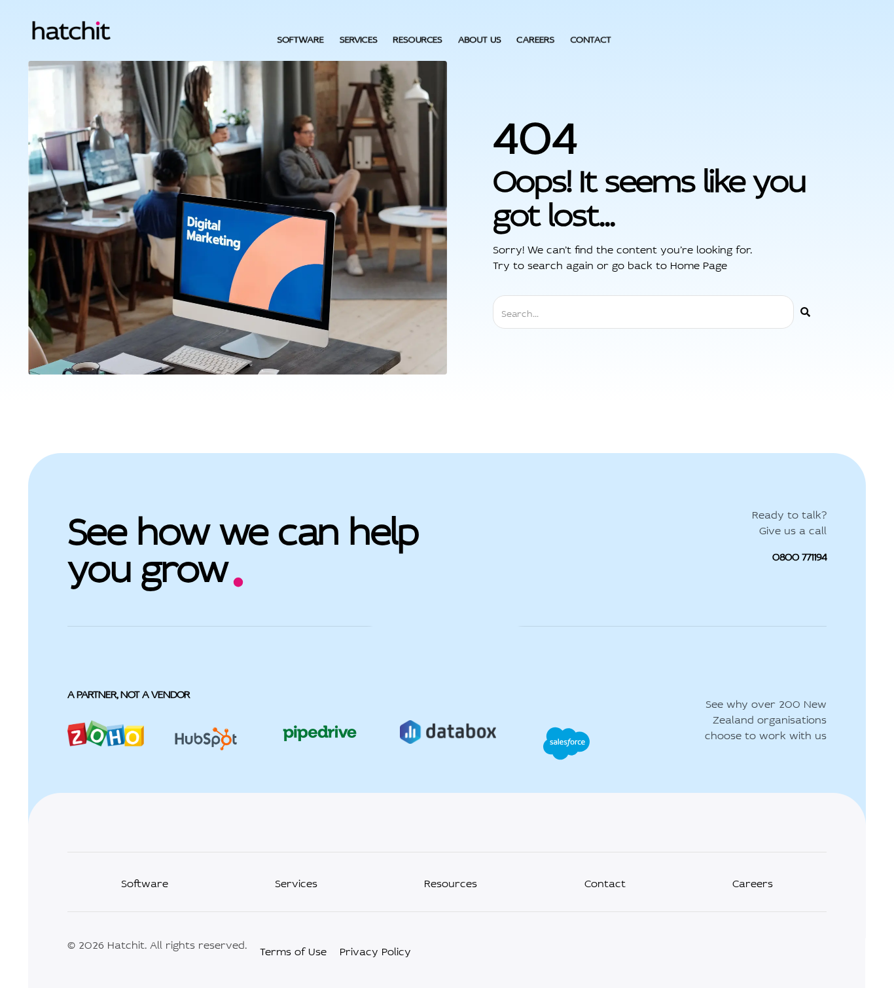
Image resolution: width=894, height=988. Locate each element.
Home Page (698, 263)
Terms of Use (293, 950)
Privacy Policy (375, 950)
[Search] (805, 312)
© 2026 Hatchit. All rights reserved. (157, 943)
